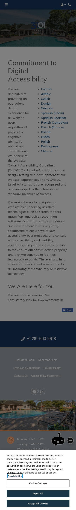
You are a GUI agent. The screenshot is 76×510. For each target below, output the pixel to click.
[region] (38, 480)
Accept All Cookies (38, 503)
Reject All (38, 493)
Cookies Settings (38, 483)
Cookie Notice (15, 476)
